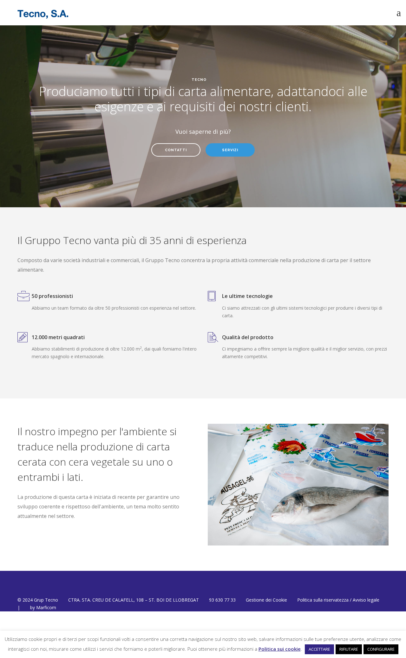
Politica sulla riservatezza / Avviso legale (338, 600)
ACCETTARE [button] (319, 649)
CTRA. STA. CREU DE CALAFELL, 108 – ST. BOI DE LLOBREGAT (133, 600)
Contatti (176, 150)
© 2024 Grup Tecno (37, 600)
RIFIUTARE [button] (348, 649)
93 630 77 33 (222, 600)
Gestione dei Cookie (266, 600)
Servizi (230, 150)
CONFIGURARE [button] (381, 649)
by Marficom (43, 607)
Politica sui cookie (280, 649)
